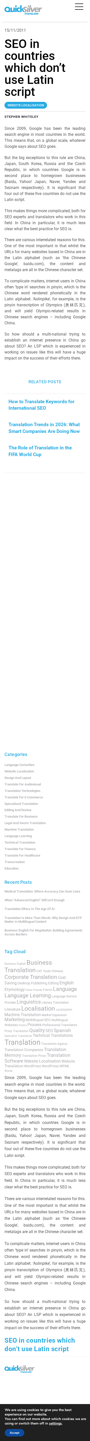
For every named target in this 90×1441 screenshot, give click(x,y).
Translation (22, 1042)
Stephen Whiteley (21, 117)
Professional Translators (59, 1025)
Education (11, 868)
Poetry (23, 1025)
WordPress (32, 1066)
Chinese (57, 971)
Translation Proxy (34, 1056)
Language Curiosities (19, 765)
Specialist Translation (18, 1036)
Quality (37, 1030)
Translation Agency (54, 1044)
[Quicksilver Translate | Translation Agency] (23, 12)
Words (8, 1071)
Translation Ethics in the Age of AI (29, 909)
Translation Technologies (22, 791)
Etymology (14, 989)
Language (65, 989)
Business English (15, 963)
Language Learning (18, 836)
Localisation (38, 1008)
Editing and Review (18, 810)
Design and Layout (17, 778)
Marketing (14, 1019)
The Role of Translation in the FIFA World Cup (40, 451)
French (47, 990)
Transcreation (14, 862)
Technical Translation (19, 842)
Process (35, 1024)
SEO (49, 1030)
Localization (64, 1009)
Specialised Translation (21, 804)
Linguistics (29, 1002)
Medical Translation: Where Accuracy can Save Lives (42, 891)
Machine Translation (19, 829)
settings (55, 1423)
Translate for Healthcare (22, 855)
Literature (12, 1009)
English (67, 982)
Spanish (62, 1030)
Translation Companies (23, 1050)
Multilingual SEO (38, 1020)
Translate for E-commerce (23, 797)
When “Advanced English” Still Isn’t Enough (34, 900)
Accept (14, 1433)
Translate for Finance (20, 849)
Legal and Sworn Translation (25, 823)
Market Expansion (54, 1015)
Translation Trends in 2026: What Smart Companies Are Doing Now (44, 428)
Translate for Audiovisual (22, 784)
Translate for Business (21, 816)
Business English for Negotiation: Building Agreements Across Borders (43, 932)
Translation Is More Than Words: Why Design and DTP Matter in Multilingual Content (43, 920)
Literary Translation (55, 1002)
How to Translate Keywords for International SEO (41, 405)
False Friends (34, 990)
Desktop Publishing (32, 983)
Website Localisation (19, 771)
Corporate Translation (30, 977)
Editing (53, 983)
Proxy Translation (16, 1031)
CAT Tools (43, 971)
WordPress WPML (56, 1066)
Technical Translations (53, 1035)
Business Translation (28, 966)
